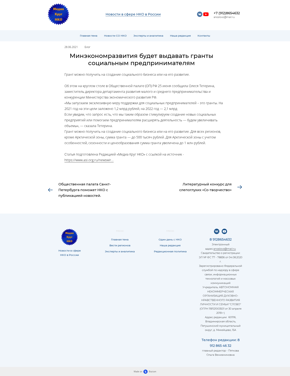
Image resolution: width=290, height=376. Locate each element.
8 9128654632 (221, 239)
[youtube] (206, 14)
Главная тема (88, 35)
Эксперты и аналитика (148, 35)
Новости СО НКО (115, 35)
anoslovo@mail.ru (224, 248)
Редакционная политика (170, 251)
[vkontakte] (199, 14)
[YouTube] (224, 231)
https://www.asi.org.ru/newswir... (89, 160)
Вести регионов (119, 245)
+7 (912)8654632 (227, 13)
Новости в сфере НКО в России (133, 14)
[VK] (216, 231)
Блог (87, 47)
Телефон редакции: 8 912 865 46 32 (221, 343)
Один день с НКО (170, 239)
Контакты (204, 35)
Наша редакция (180, 35)
